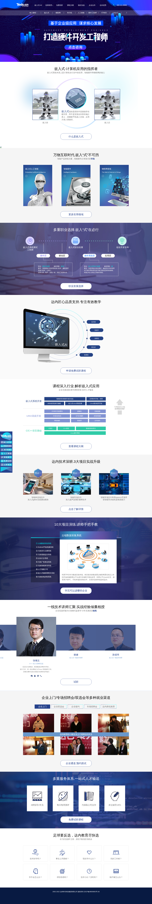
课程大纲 (70, 5)
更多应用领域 (76, 214)
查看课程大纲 (76, 446)
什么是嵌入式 (76, 136)
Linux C (115, 13)
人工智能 (81, 13)
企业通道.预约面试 (76, 763)
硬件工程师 (92, 13)
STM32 (104, 13)
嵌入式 (46, 13)
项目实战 (81, 5)
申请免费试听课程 (76, 370)
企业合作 (92, 5)
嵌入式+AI (38, 5)
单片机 (69, 13)
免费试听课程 (76, 819)
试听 (76, 681)
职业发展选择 (76, 286)
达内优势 (103, 5)
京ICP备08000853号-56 (92, 891)
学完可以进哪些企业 (76, 590)
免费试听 (59, 5)
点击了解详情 (76, 509)
